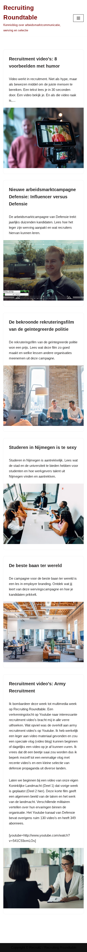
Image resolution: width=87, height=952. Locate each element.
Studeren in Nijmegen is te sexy (43, 447)
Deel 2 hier (35, 791)
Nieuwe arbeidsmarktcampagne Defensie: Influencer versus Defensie (42, 196)
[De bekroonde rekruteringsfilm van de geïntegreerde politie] (43, 395)
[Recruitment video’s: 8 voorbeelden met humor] (43, 138)
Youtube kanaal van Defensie (54, 812)
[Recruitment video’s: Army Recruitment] (43, 878)
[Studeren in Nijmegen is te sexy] (43, 514)
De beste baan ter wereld (35, 565)
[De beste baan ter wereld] (43, 632)
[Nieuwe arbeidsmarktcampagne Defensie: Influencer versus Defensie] (43, 270)
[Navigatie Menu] (78, 18)
